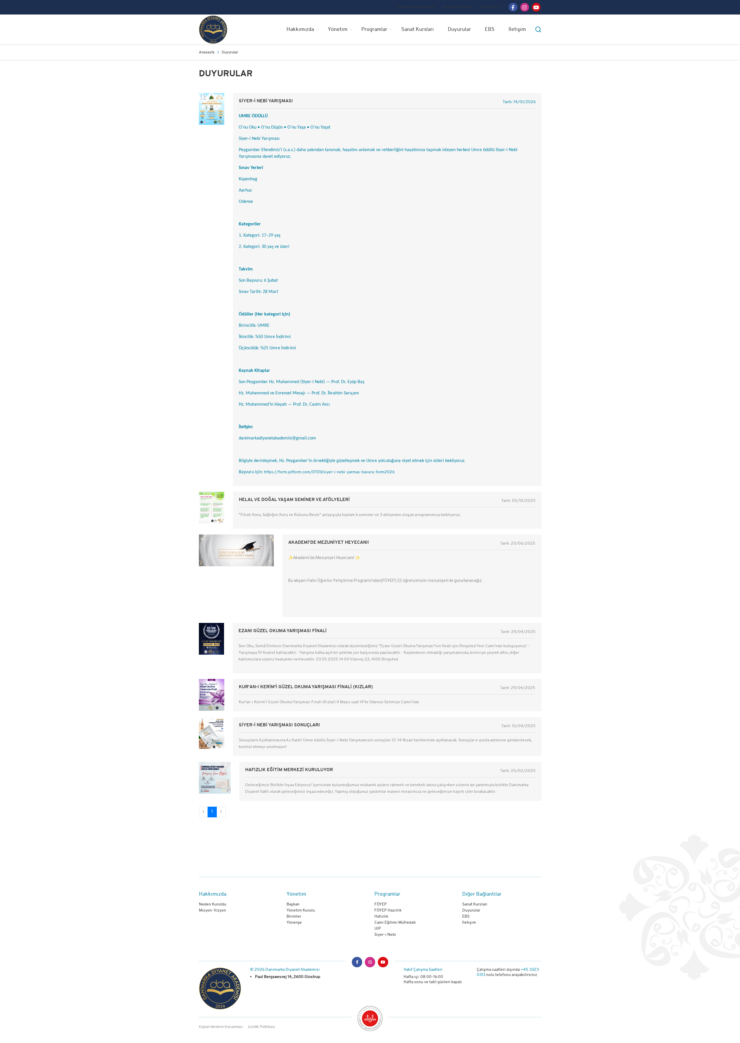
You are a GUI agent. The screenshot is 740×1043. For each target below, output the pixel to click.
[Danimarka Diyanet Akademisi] (224, 29)
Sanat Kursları (417, 29)
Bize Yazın (490, 7)
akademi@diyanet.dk (415, 7)
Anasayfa (206, 52)
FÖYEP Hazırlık (388, 910)
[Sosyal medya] (513, 7)
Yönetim (337, 29)
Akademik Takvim (457, 7)
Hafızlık (381, 916)
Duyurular (459, 29)
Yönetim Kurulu (300, 910)
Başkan (292, 904)
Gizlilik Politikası (261, 1027)
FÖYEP (380, 904)
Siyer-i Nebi (385, 935)
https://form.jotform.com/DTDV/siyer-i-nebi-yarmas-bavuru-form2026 (329, 472)
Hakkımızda (300, 29)
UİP (377, 929)
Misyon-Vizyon (212, 910)
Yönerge (294, 922)
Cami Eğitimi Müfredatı (395, 922)
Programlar (374, 29)
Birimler (293, 916)
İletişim (517, 29)
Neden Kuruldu (212, 904)
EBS (490, 29)
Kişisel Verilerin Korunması (221, 1027)
